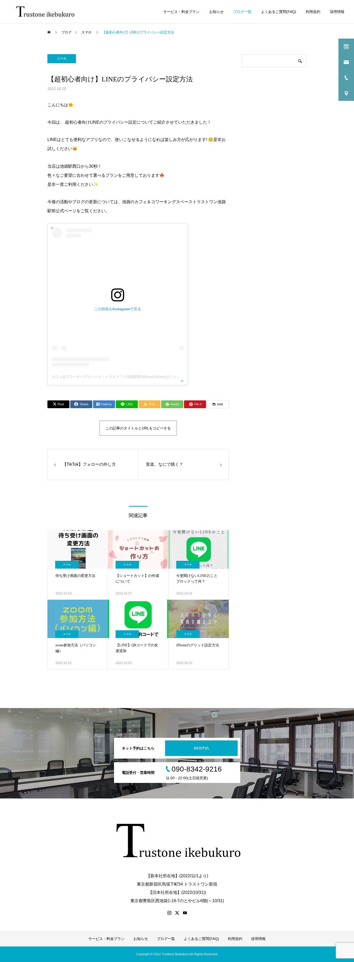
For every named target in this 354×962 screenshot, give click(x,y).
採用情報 (337, 12)
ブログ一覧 (242, 12)
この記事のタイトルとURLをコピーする (138, 428)
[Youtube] (184, 912)
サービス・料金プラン (181, 12)
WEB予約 (201, 748)
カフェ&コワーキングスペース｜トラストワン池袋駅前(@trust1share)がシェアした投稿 (123, 376)
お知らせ (216, 12)
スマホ (61, 58)
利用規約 (313, 12)
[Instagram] (169, 912)
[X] (177, 912)
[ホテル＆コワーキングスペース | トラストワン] (46, 11)
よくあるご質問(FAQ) (278, 12)
